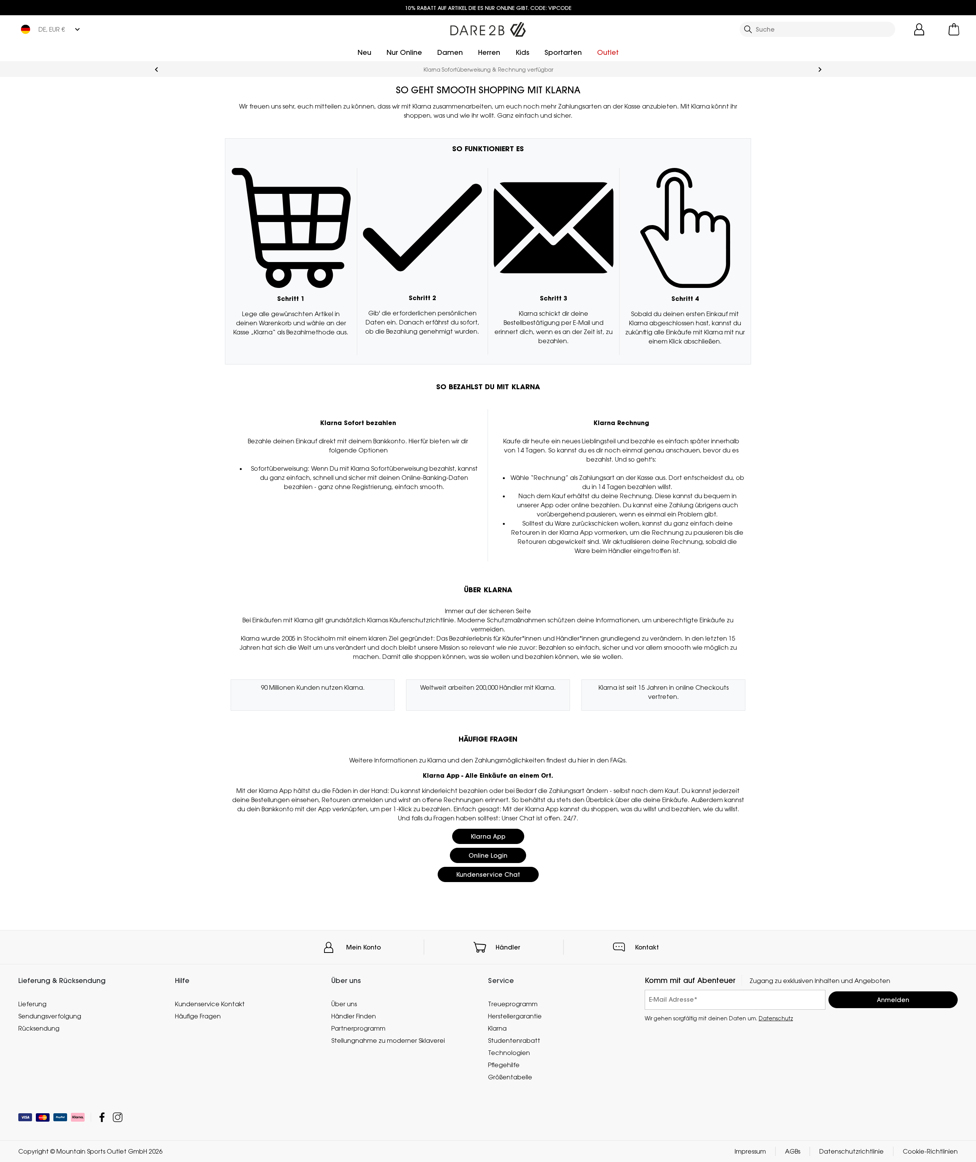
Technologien (509, 1053)
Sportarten (563, 52)
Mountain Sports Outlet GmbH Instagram (117, 1117)
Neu (364, 52)
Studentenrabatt (514, 1040)
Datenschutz (776, 1018)
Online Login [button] (488, 855)
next (820, 69)
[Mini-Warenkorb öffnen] (954, 29)
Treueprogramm (513, 1004)
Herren (489, 52)
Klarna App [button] (488, 836)
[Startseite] (488, 28)
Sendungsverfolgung (49, 1016)
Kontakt (647, 947)
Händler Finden (353, 1016)
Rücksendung (38, 1028)
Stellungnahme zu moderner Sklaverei (388, 1040)
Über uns (344, 1004)
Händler (508, 947)
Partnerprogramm (358, 1028)
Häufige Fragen (198, 1016)
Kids (522, 52)
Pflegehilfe (504, 1065)
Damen (450, 52)
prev (156, 69)
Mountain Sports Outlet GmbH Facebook (102, 1117)
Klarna (497, 1028)
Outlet (608, 52)
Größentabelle (510, 1077)
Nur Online (404, 52)
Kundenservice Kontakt (210, 1004)
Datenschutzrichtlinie (851, 1151)
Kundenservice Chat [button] (488, 874)
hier (583, 760)
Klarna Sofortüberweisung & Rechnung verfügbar (488, 69)
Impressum (750, 1151)
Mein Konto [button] (363, 947)
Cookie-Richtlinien (930, 1151)
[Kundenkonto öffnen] (919, 29)
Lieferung (32, 1004)
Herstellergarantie (515, 1016)
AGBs (792, 1151)
